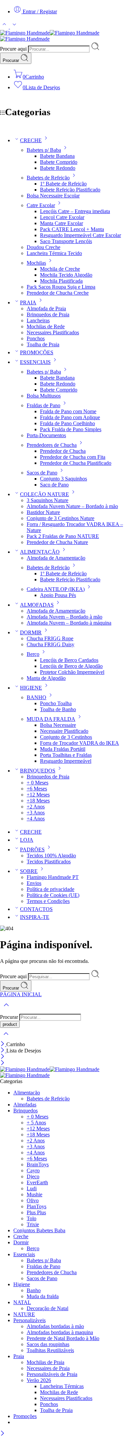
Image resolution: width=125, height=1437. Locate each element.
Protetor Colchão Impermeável (72, 672)
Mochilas (36, 263)
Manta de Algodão (46, 678)
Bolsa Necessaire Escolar (53, 195)
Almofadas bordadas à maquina (60, 1332)
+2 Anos (36, 806)
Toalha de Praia (43, 344)
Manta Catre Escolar (61, 223)
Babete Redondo (57, 168)
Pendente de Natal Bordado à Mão (63, 1338)
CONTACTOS (36, 909)
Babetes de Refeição (48, 177)
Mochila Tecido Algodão (66, 275)
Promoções (25, 1416)
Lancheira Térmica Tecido (54, 253)
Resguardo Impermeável (65, 761)
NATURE (24, 1314)
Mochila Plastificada (61, 281)
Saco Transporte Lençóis (66, 241)
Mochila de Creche (60, 269)
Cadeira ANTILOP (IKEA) (56, 589)
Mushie (34, 1194)
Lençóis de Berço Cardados (69, 660)
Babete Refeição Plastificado (70, 189)
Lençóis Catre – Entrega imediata (75, 211)
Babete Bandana (57, 156)
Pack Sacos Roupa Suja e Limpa (61, 287)
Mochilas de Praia (45, 1362)
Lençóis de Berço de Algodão (71, 666)
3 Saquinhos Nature (47, 500)
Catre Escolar (41, 205)
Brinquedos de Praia (48, 314)
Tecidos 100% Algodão (51, 855)
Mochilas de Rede (46, 326)
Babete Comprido (58, 162)
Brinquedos (25, 1110)
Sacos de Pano (42, 472)
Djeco (33, 1176)
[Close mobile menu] (2, 1063)
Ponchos (36, 338)
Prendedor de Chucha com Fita (72, 457)
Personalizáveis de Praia (52, 1374)
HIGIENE (31, 688)
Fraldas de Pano (43, 405)
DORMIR (31, 632)
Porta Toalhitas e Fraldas (66, 755)
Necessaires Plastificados (53, 332)
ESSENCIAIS (35, 362)
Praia (18, 1356)
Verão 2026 (39, 1380)
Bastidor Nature (43, 512)
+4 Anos (36, 818)
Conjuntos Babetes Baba (39, 1230)
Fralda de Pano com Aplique (70, 417)
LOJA (26, 840)
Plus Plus (36, 1212)
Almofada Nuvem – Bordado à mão (64, 617)
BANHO (36, 697)
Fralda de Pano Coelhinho (67, 423)
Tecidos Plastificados (49, 861)
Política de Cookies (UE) (53, 895)
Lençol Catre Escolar (62, 217)
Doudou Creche (43, 247)
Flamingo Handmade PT (53, 877)
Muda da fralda (43, 1296)
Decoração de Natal (47, 1308)
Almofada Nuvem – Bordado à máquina (69, 623)
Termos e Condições (48, 901)
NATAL (22, 1302)
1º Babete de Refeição (63, 183)
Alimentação (26, 1092)
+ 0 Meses (37, 782)
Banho (34, 1290)
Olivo (33, 1200)
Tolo (31, 1218)
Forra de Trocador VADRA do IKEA (79, 743)
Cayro (33, 1170)
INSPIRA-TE (34, 917)
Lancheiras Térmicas (62, 1386)
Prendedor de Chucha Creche (58, 293)
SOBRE (29, 871)
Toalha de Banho (58, 709)
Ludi (32, 1188)
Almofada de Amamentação (56, 558)
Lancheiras (38, 320)
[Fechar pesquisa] (6, 1038)
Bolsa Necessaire (58, 725)
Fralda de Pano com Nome (68, 411)
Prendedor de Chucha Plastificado (75, 463)
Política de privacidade (50, 889)
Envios (34, 883)
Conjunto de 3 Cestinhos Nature (60, 518)
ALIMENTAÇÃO (40, 552)
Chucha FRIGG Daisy (50, 644)
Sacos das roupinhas (48, 1344)
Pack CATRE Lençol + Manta (72, 229)
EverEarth (37, 1182)
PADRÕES (32, 849)
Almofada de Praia (46, 308)
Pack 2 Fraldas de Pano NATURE (63, 536)
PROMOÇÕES (36, 352)
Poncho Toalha (56, 703)
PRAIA (28, 302)
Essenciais (24, 1254)
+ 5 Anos (36, 1122)
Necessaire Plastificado (64, 731)
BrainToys (38, 1164)
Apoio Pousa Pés (58, 595)
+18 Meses (38, 800)
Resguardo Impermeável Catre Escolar (80, 235)
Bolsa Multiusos (44, 396)
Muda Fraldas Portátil (62, 749)
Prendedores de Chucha (52, 445)
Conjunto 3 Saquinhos (63, 478)
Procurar (11, 60)
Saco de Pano (54, 484)
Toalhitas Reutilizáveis (50, 1350)
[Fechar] (3, 1044)
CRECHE (31, 140)
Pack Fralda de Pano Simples (70, 429)
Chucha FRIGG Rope (50, 638)
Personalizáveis (29, 1320)
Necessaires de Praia (48, 1368)
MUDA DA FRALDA (51, 719)
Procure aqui (14, 49)
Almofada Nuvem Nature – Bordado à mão (72, 506)
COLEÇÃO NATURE (44, 494)
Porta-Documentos (46, 435)
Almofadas (24, 1104)
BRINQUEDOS (37, 770)
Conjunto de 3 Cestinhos (66, 737)
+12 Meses (38, 794)
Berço (33, 654)
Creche (20, 1236)
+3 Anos (36, 812)
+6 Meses (37, 788)
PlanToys (36, 1206)
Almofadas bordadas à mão (55, 1326)
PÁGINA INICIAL (21, 994)
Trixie (33, 1224)
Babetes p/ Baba (44, 150)
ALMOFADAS (37, 605)
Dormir (21, 1242)
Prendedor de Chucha (63, 451)
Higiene (21, 1284)
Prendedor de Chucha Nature (57, 542)
